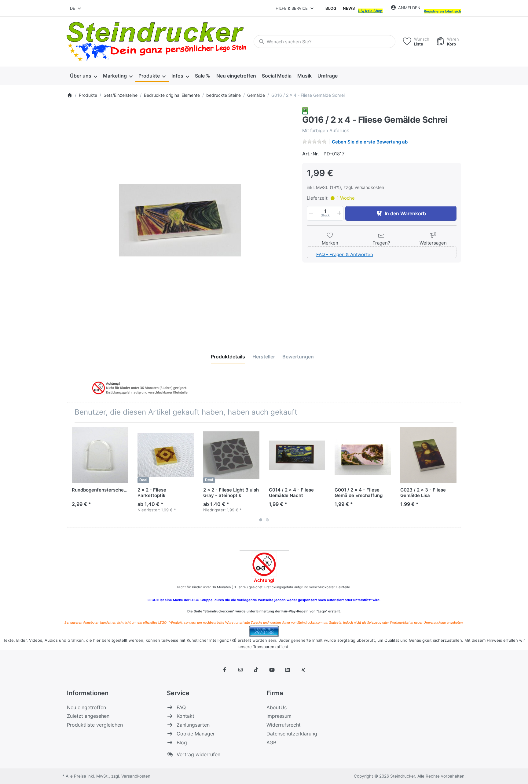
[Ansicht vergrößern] (180, 220)
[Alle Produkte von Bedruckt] (305, 110)
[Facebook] (224, 670)
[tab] (228, 356)
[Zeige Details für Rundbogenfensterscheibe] (100, 455)
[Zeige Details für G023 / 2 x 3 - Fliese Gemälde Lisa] (428, 455)
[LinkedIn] (288, 670)
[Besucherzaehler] (264, 630)
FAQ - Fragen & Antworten (344, 254)
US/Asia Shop (370, 11)
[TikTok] (256, 670)
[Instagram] (240, 670)
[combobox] (76, 8)
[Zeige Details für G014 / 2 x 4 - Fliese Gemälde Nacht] (297, 455)
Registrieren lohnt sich (442, 11)
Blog (330, 8)
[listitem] (180, 220)
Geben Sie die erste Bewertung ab (370, 142)
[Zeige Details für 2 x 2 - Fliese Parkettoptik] (166, 455)
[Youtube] (272, 670)
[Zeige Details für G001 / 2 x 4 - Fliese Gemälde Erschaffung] (363, 455)
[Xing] (303, 670)
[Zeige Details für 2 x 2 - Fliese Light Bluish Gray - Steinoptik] (231, 455)
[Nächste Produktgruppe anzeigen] (454, 475)
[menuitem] (83, 76)
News (349, 8)
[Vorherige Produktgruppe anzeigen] (74, 475)
